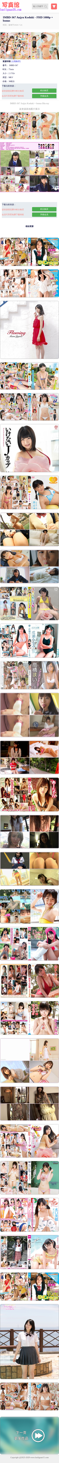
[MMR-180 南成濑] (29, 657)
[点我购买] (16, 61)
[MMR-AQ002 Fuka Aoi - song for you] (29, 546)
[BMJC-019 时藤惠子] (29, 508)
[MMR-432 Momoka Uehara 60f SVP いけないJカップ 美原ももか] (29, 471)
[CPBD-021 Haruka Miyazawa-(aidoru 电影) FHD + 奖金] (29, 297)
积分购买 (44, 90)
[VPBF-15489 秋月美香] (29, 923)
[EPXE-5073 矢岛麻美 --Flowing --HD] (29, 358)
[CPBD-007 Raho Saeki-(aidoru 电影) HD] (29, 265)
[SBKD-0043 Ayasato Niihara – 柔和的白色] (29, 960)
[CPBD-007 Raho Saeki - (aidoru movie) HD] (29, 1300)
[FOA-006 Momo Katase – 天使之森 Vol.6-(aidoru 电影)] (29, 1268)
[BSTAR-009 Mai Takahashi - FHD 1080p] (29, 689)
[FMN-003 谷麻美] (29, 811)
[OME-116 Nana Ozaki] (29, 773)
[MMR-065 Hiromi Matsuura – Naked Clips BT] (29, 1082)
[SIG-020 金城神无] (29, 620)
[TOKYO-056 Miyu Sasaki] (29, 885)
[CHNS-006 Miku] (29, 736)
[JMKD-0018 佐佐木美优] (29, 1034)
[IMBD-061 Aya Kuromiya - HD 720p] (29, 1410)
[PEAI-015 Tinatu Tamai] (29, 1194)
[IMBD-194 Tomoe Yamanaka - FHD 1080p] (29, 1378)
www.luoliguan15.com (39, 1457)
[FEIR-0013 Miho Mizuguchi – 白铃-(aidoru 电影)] (29, 1231)
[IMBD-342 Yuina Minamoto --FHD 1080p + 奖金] (29, 420)
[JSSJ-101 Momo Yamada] (29, 583)
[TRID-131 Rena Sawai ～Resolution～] (29, 848)
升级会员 (44, 96)
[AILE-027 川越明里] (29, 1157)
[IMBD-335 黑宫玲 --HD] (29, 389)
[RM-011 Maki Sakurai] (29, 1120)
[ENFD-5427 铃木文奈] (29, 997)
